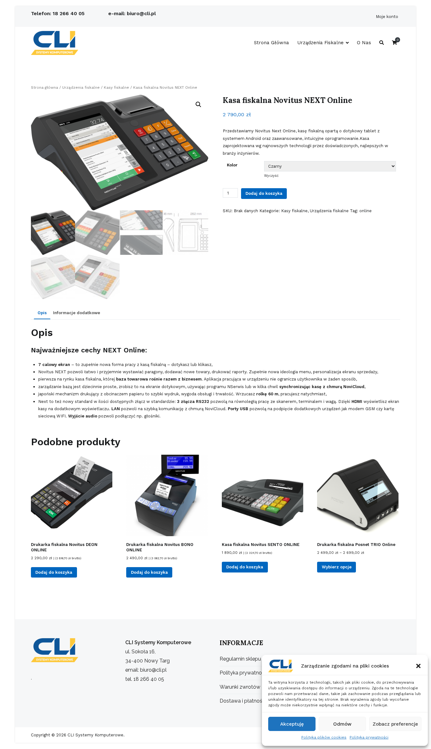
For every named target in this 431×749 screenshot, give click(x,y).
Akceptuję (292, 724)
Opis (42, 312)
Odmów (342, 724)
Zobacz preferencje (395, 724)
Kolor (232, 165)
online (365, 210)
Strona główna (271, 42)
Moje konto (387, 16)
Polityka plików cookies (323, 737)
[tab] (42, 313)
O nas (364, 42)
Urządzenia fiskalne (320, 42)
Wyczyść (271, 176)
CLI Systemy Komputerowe (94, 735)
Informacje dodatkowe (76, 312)
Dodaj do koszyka (263, 193)
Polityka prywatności (369, 737)
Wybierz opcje (336, 567)
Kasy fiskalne (116, 87)
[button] (418, 666)
